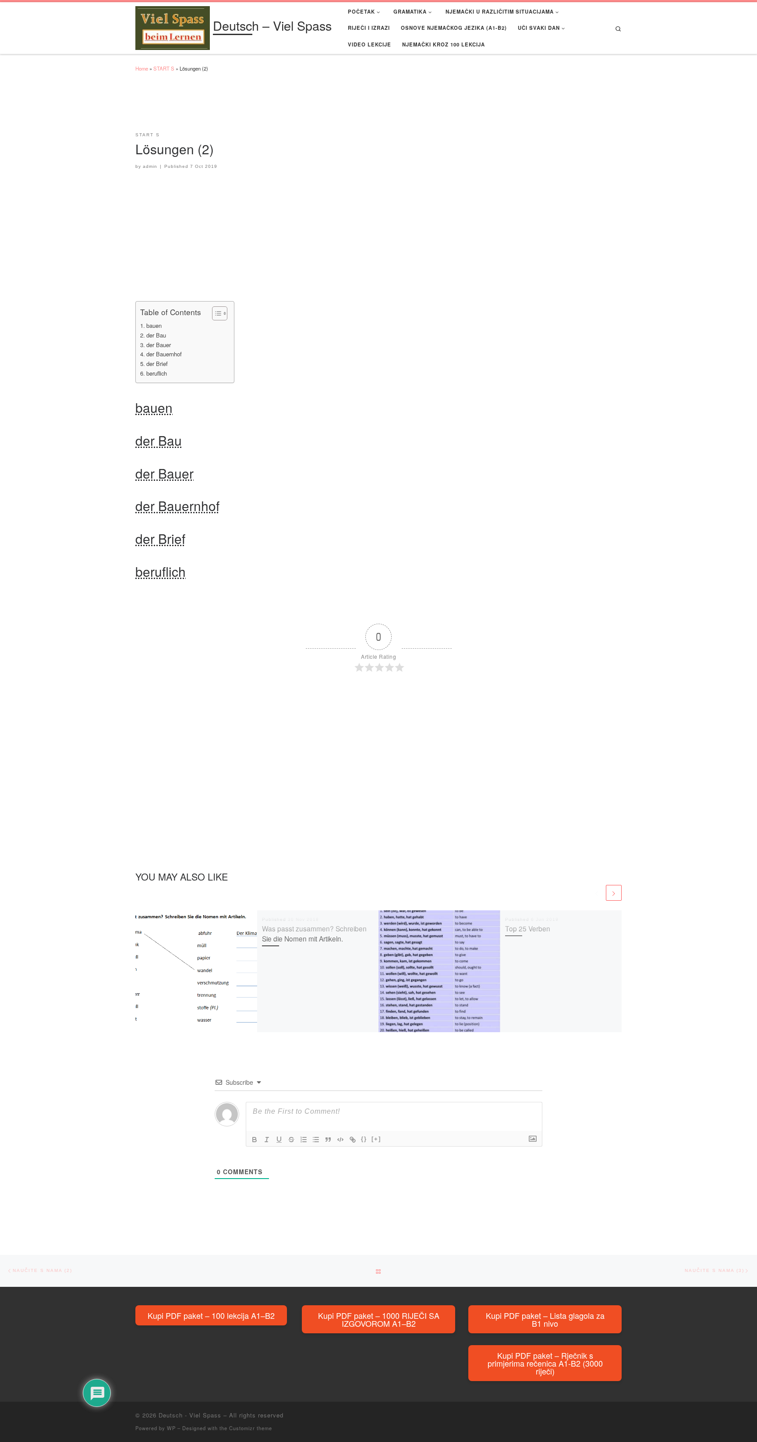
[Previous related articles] (597, 893)
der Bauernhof (164, 354)
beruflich (156, 373)
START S (163, 68)
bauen (154, 325)
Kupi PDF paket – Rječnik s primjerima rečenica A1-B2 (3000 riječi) (545, 1363)
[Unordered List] (316, 1139)
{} (364, 1139)
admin (150, 166)
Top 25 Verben (527, 928)
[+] (376, 1139)
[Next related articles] (614, 893)
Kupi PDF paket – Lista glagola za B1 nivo (545, 1319)
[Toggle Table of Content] (215, 313)
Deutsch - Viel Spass (190, 1415)
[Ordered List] (303, 1139)
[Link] (353, 1139)
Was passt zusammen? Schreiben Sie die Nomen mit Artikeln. (314, 933)
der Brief (157, 363)
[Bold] (254, 1139)
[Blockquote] (328, 1139)
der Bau (156, 335)
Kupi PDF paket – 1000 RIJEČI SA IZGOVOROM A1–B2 (378, 1319)
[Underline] (279, 1139)
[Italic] (267, 1139)
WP (171, 1427)
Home (141, 68)
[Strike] (291, 1139)
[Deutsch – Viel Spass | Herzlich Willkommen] (172, 26)
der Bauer (158, 345)
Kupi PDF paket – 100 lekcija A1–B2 (211, 1315)
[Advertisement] (294, 106)
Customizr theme (250, 1427)
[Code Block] (340, 1139)
